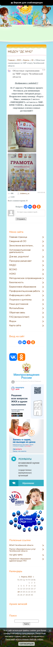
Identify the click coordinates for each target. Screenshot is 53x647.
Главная (11, 60)
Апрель (26, 60)
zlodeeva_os (24, 193)
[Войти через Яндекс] (34, 207)
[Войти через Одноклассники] (39, 207)
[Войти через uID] (26, 207)
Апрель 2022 (26, 577)
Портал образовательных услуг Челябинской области (22, 550)
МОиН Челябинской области (21, 545)
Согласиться (26, 644)
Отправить (21, 219)
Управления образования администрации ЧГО (20, 560)
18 (32, 60)
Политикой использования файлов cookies (24, 639)
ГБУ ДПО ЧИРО (16, 555)
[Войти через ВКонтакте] (30, 207)
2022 (19, 60)
